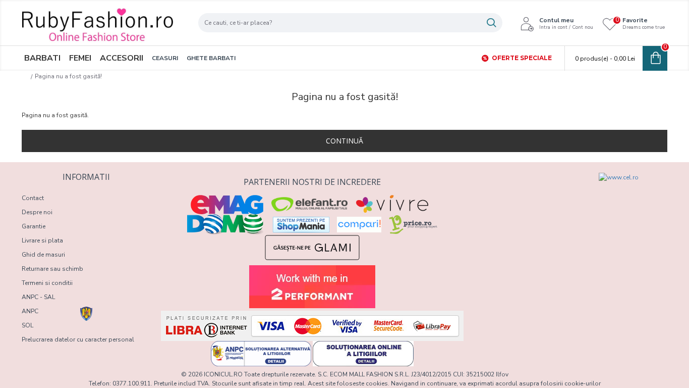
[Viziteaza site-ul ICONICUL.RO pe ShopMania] (301, 224)
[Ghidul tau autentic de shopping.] (359, 224)
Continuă (344, 141)
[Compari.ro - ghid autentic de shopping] (522, 191)
